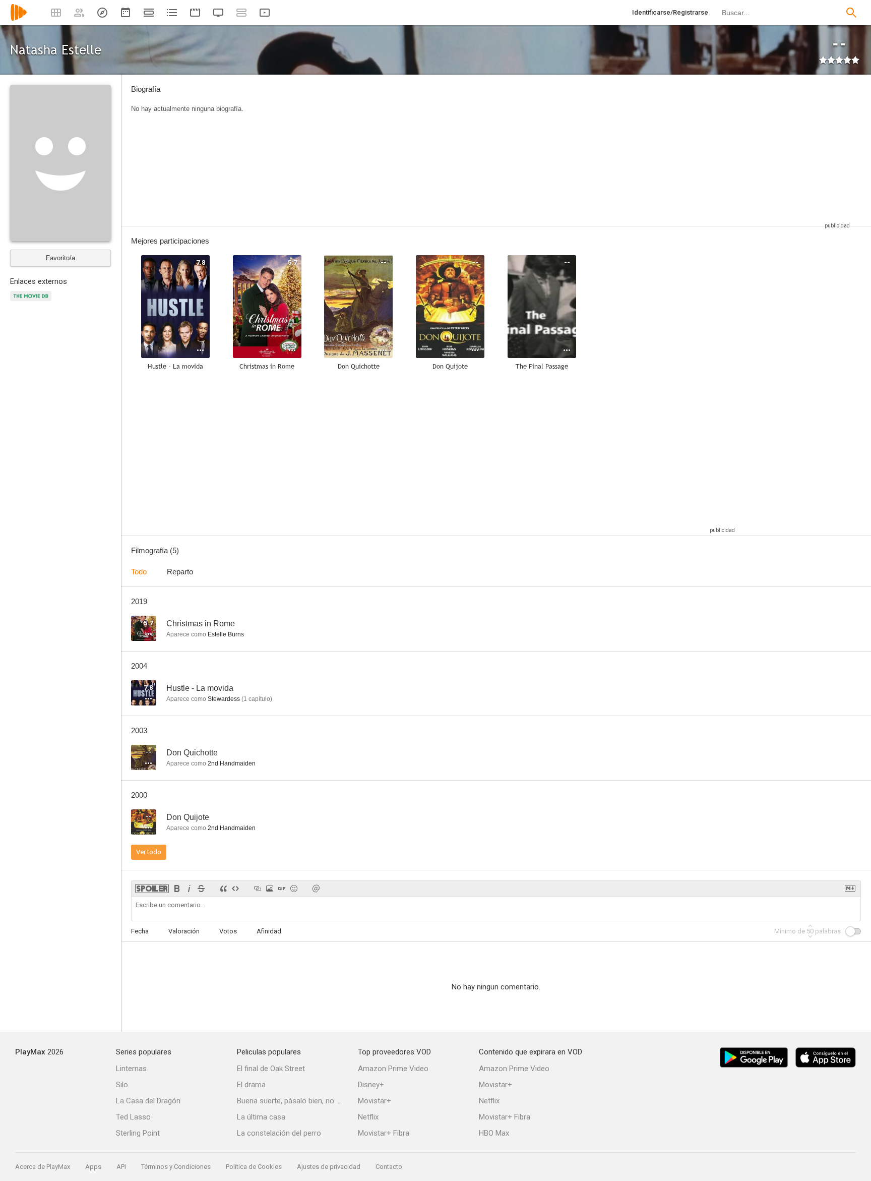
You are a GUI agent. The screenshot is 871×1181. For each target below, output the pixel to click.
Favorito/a (60, 258)
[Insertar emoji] (294, 888)
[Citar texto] (223, 888)
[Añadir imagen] (270, 888)
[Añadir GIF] (282, 888)
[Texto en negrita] (177, 888)
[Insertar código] (235, 888)
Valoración (184, 931)
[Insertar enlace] (258, 888)
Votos (228, 931)
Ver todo (148, 852)
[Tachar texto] (201, 888)
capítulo (256, 698)
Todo (139, 571)
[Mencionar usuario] (316, 888)
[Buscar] (851, 12)
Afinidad (269, 931)
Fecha (140, 931)
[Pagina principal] (18, 19)
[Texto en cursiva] (189, 888)
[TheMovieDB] (32, 302)
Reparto (180, 571)
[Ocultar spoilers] (152, 888)
